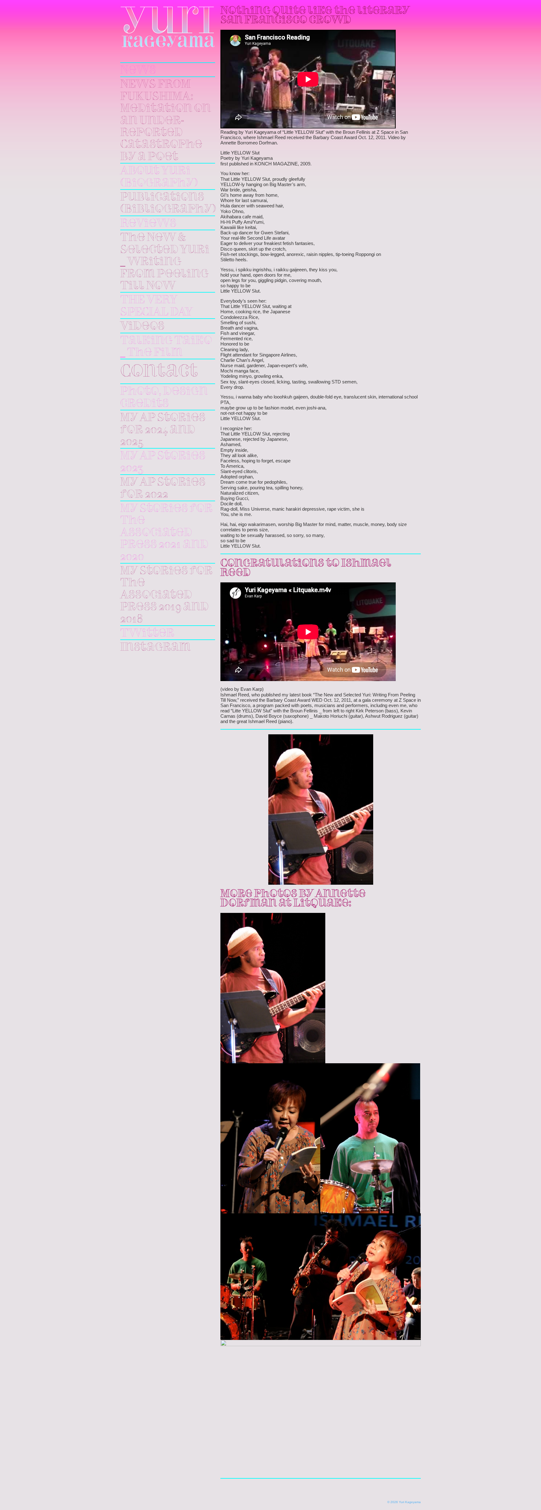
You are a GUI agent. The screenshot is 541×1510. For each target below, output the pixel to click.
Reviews (148, 224)
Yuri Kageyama (167, 26)
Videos (142, 326)
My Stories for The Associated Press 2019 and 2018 (166, 595)
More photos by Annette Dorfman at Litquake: (293, 898)
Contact (159, 372)
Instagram (155, 648)
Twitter (147, 633)
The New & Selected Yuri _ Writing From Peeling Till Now (164, 262)
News (138, 70)
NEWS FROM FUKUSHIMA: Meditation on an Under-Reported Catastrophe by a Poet (165, 121)
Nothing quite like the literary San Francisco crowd (315, 15)
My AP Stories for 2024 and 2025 (162, 430)
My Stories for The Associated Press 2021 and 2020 (166, 533)
